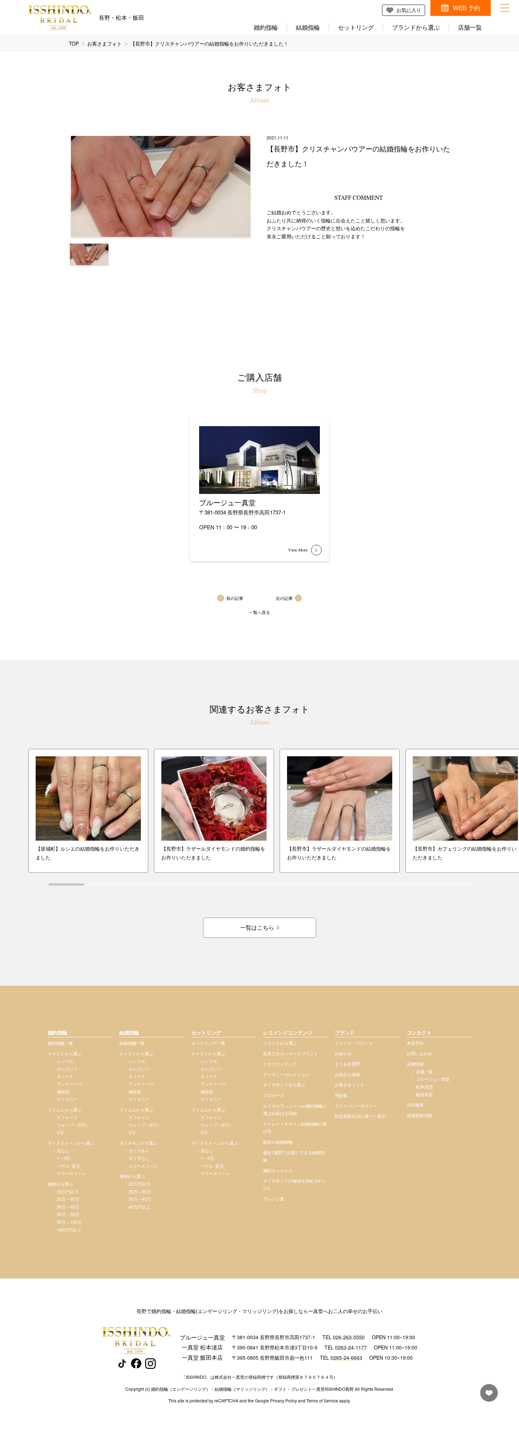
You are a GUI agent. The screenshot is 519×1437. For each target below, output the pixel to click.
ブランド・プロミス (354, 1043)
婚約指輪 (266, 27)
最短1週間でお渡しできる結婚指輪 (294, 1156)
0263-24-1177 (351, 1347)
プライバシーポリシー (356, 1106)
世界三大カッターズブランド (290, 1053)
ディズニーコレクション (286, 1074)
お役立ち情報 (347, 1074)
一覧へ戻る (259, 612)
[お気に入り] (487, 1396)
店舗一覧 (470, 27)
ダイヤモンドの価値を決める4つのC (294, 1184)
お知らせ (343, 1053)
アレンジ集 (273, 1198)
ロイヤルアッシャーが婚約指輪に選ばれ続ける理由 (295, 1109)
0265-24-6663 (346, 1357)
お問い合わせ (419, 1053)
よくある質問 (347, 1064)
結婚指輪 (308, 27)
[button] (89, 254)
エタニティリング (280, 1064)
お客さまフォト (104, 43)
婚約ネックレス (278, 1170)
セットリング (356, 27)
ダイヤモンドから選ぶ (284, 1084)
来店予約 (415, 1043)
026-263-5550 (349, 1337)
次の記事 (284, 598)
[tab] (66, 884)
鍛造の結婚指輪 (278, 1142)
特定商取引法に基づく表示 (360, 1116)
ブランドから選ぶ (416, 27)
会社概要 (415, 1105)
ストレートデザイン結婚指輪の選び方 (295, 1127)
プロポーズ (273, 1095)
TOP (74, 43)
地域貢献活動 (419, 1115)
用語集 (341, 1095)
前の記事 (234, 598)
